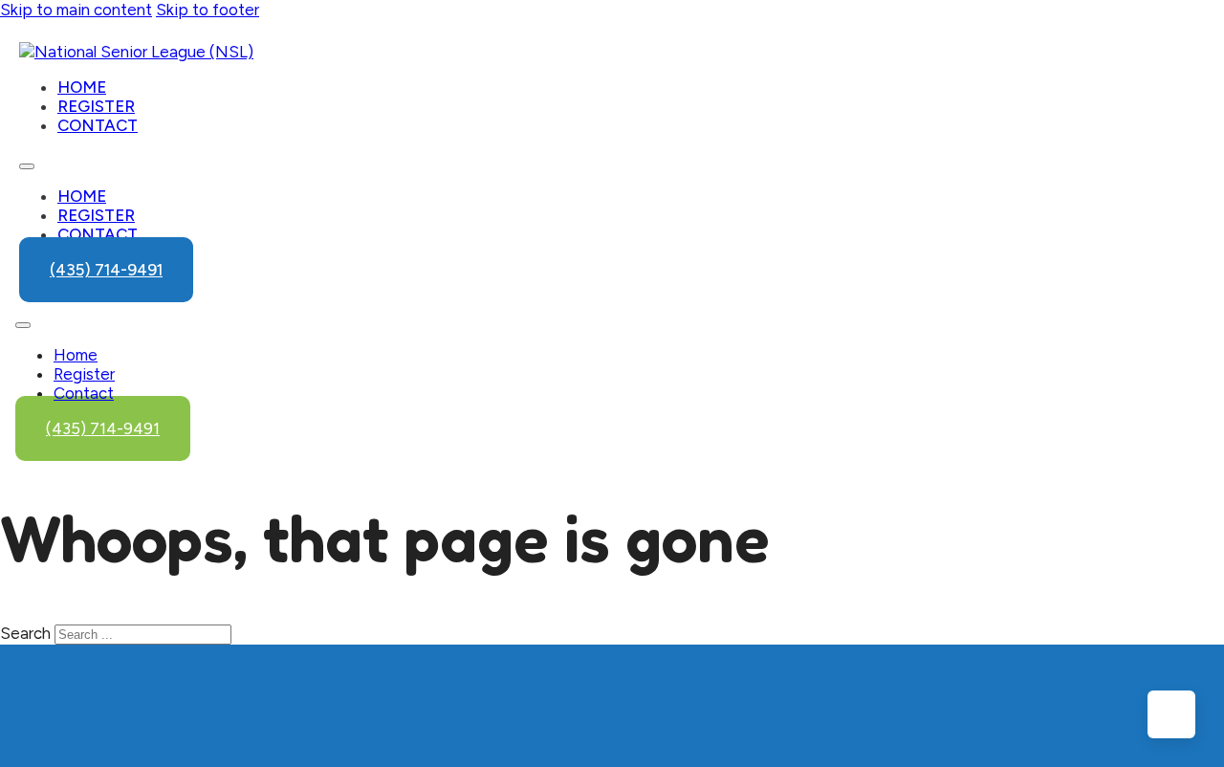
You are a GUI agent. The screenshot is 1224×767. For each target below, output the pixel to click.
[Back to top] (1171, 714)
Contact (97, 125)
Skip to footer (207, 9)
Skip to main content (76, 9)
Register (96, 106)
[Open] (23, 325)
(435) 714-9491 (106, 269)
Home (81, 87)
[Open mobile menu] (26, 166)
